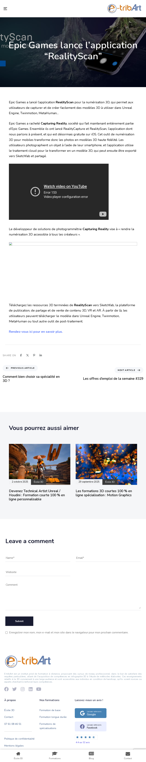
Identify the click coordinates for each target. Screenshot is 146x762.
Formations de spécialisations (48, 726)
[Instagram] (22, 689)
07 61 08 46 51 (12, 724)
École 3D (9, 710)
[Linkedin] (30, 689)
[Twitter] (14, 689)
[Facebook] (6, 689)
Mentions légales (14, 745)
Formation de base (50, 710)
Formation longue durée (53, 717)
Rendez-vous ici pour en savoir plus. (36, 332)
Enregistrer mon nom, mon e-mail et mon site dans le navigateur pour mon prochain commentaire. (68, 632)
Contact (8, 717)
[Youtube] (38, 689)
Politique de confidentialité (19, 738)
